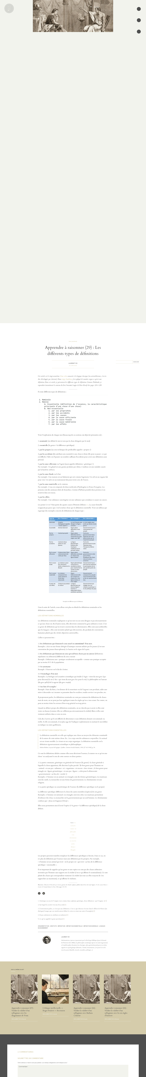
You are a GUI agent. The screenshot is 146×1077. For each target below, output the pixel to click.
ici (87, 505)
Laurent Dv (73, 363)
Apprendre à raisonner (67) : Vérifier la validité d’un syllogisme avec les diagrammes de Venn (23, 1012)
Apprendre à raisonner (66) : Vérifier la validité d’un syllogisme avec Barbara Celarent (85, 1012)
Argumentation (43, 926)
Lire (95, 7)
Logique (102, 926)
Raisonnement (43, 928)
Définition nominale (91, 926)
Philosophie (73, 341)
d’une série (63, 376)
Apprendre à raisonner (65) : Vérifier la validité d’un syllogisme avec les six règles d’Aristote (116, 1012)
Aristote (53, 926)
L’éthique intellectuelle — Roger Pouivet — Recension (54, 1009)
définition (61, 926)
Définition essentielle (74, 926)
